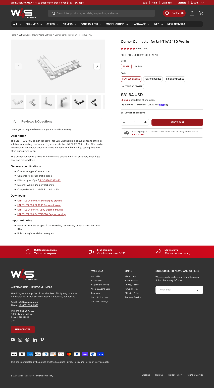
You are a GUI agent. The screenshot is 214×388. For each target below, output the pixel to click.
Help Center (22, 329)
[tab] (13, 121)
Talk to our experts (45, 253)
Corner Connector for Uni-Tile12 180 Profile (73, 35)
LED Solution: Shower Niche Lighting (35, 35)
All (15, 24)
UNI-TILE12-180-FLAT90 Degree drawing (39, 205)
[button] (201, 13)
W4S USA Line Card (100, 289)
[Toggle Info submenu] (162, 24)
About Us (95, 276)
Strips (50, 24)
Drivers (68, 24)
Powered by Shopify (44, 376)
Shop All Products (99, 297)
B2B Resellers (131, 280)
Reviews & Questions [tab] (36, 121)
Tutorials (181, 2)
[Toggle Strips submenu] (57, 24)
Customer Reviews (100, 284)
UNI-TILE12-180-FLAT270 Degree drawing (39, 200)
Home (13, 35)
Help (154, 2)
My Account (130, 276)
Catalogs (167, 2)
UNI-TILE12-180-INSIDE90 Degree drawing (40, 209)
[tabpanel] (58, 181)
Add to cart (177, 122)
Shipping (125, 100)
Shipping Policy (132, 293)
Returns (159, 375)
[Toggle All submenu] (20, 24)
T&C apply (78, 2)
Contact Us (96, 280)
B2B (145, 2)
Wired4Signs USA (26, 376)
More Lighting (115, 24)
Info (156, 24)
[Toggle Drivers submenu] (75, 24)
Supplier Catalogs (99, 301)
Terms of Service (133, 297)
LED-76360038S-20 (50, 180)
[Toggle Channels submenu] (41, 24)
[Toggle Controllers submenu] (100, 24)
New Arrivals (176, 24)
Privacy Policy (132, 284)
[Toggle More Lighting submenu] (127, 24)
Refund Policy (131, 289)
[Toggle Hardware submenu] (148, 24)
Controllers (89, 24)
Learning (95, 293)
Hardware (139, 24)
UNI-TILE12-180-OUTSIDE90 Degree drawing (41, 214)
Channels (32, 24)
